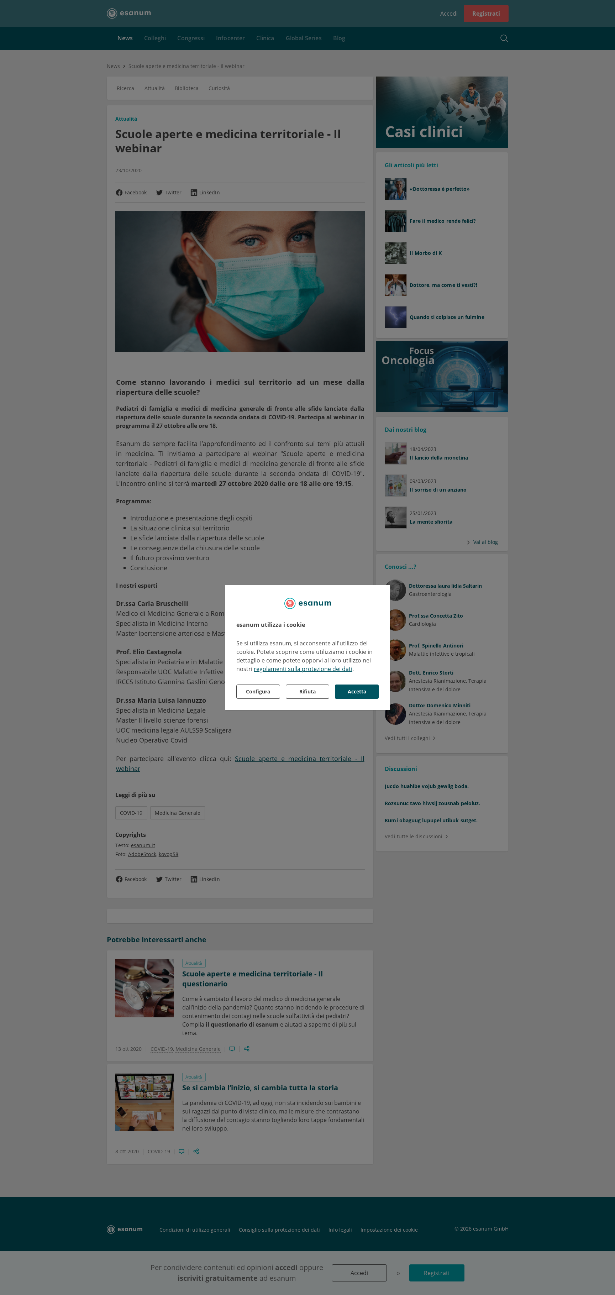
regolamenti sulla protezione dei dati (303, 669)
